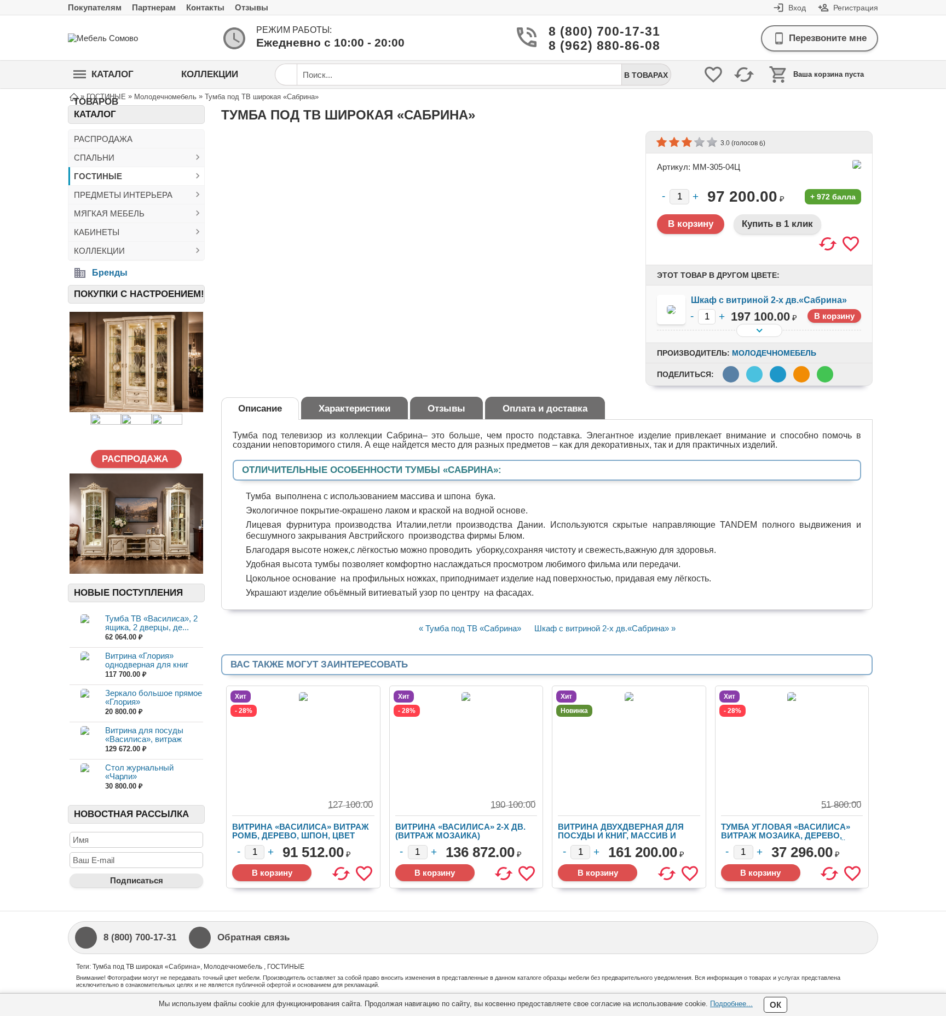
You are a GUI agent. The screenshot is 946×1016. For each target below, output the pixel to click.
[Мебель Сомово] (111, 38)
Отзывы (251, 7)
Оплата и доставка (545, 408)
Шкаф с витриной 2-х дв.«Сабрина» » (605, 628)
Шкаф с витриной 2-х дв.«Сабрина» (769, 300)
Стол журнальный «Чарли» (139, 772)
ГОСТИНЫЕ (98, 176)
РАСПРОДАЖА (103, 139)
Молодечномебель (774, 353)
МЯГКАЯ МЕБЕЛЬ (109, 213)
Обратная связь (253, 937)
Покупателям (95, 7)
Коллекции (209, 74)
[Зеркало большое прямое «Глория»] (85, 703)
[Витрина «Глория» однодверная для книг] (85, 665)
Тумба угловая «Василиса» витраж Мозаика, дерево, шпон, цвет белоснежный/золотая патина (785, 840)
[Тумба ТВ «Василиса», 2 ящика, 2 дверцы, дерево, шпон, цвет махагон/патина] (85, 628)
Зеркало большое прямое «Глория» (153, 697)
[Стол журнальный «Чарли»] (85, 777)
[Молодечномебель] (856, 164)
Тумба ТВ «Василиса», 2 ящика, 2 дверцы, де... (151, 623)
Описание (260, 408)
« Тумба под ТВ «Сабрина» (470, 628)
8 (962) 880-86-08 (591, 45)
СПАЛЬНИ (94, 157)
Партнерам (154, 7)
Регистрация (855, 7)
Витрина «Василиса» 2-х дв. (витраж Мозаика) (460, 831)
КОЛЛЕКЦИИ (99, 250)
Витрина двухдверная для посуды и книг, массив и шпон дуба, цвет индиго (621, 835)
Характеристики (354, 408)
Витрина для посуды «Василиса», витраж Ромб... (144, 739)
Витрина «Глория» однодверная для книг (146, 660)
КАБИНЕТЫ (96, 232)
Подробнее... (731, 1004)
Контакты (205, 7)
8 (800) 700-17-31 (591, 31)
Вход (797, 7)
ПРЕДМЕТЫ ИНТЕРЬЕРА (123, 194)
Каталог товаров (103, 78)
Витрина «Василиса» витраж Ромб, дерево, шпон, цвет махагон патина (300, 835)
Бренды (110, 272)
